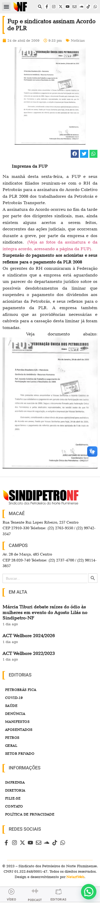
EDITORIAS (58, 899)
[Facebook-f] (46, 6)
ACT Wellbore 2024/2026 (29, 635)
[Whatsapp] (95, 6)
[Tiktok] (88, 6)
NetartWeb (75, 877)
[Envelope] (74, 6)
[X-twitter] (60, 6)
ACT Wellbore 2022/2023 (29, 653)
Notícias (78, 40)
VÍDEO (11, 899)
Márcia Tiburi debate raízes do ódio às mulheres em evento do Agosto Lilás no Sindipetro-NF (45, 612)
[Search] (40, 6)
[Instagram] (53, 6)
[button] (6, 6)
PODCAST (35, 900)
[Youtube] (67, 6)
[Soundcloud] (81, 6)
